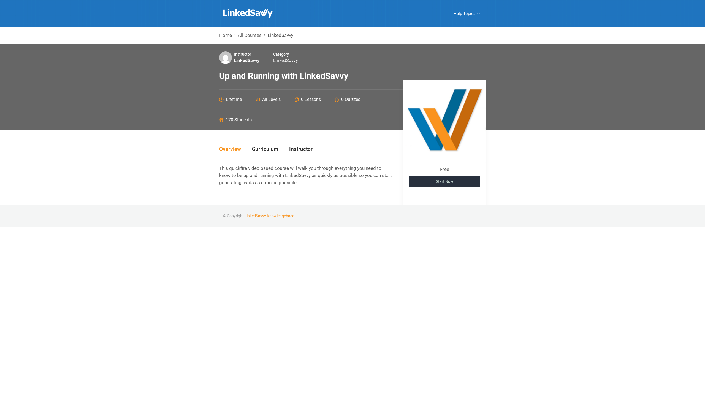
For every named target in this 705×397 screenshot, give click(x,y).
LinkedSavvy (285, 60)
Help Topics (465, 13)
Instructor (242, 54)
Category (281, 54)
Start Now (444, 181)
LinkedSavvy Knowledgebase (269, 216)
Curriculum (265, 149)
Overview (230, 149)
